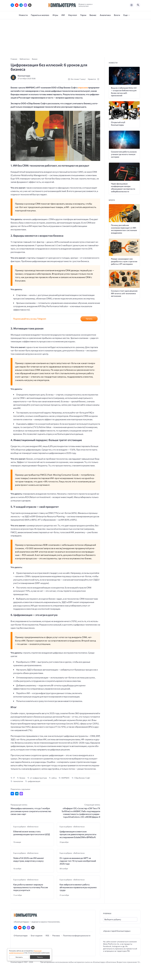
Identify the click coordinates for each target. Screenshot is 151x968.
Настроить (19, 957)
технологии (18, 781)
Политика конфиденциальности (76, 935)
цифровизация (34, 781)
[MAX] (25, 5)
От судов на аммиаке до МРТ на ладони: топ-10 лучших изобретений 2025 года (78, 861)
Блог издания (36, 935)
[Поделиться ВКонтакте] (12, 793)
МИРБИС (65, 778)
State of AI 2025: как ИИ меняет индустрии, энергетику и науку (28, 859)
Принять (40, 957)
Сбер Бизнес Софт (82, 778)
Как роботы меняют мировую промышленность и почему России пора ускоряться (30, 887)
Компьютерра (24, 76)
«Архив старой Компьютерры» (116, 931)
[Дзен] (29, 5)
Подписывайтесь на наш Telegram (29, 318)
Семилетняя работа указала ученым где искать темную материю (124, 154)
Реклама (56, 935)
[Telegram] (21, 5)
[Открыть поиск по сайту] (138, 5)
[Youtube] (16, 5)
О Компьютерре (20, 935)
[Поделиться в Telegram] (17, 793)
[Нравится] (98, 79)
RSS (47, 935)
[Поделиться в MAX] (21, 793)
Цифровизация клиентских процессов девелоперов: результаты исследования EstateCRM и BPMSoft (78, 834)
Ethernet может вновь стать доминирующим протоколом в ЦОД (31, 833)
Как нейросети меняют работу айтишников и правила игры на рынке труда (78, 887)
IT (14, 778)
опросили (83, 87)
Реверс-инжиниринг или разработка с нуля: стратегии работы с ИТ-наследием (124, 261)
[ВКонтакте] (12, 5)
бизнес (22, 778)
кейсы (54, 778)
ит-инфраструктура (38, 778)
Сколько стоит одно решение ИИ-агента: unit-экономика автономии (124, 293)
